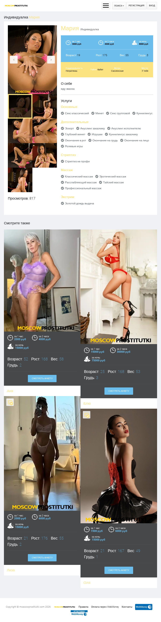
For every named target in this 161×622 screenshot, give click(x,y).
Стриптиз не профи (77, 161)
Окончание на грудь (105, 140)
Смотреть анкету (42, 378)
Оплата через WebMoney (105, 607)
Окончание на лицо (136, 140)
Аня (10, 391)
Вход (152, 5)
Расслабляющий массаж (81, 182)
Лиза (11, 570)
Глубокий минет (75, 134)
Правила (83, 607)
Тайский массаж (113, 182)
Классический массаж (79, 176)
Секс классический (77, 113)
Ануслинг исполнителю (126, 128)
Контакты (127, 607)
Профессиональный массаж (83, 188)
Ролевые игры (74, 146)
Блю (87, 403)
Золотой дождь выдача (79, 203)
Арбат (100, 69)
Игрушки (97, 134)
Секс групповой (120, 113)
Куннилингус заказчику (123, 134)
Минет (99, 113)
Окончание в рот (75, 140)
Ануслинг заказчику (92, 128)
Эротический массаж (112, 176)
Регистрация (136, 5)
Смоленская (117, 71)
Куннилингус (144, 113)
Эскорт (69, 128)
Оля (86, 583)
